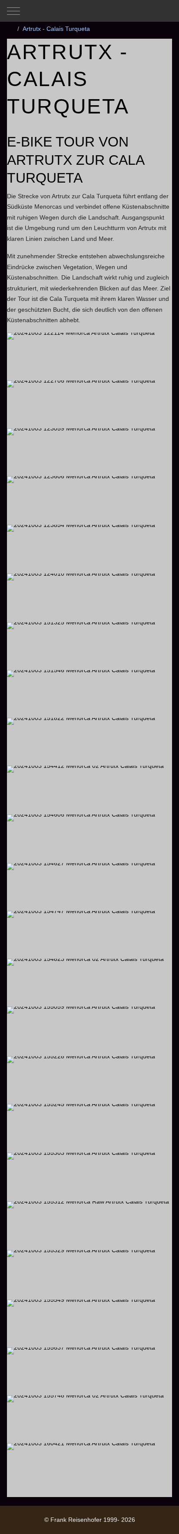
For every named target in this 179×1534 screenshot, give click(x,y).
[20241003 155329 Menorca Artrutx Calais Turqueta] (89, 1274)
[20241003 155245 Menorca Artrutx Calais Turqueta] (89, 1128)
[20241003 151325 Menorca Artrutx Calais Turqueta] (89, 645)
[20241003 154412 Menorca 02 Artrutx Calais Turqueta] (89, 789)
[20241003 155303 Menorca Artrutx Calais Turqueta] (89, 1177)
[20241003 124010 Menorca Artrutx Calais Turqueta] (89, 597)
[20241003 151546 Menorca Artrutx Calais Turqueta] (89, 693)
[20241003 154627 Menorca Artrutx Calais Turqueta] (89, 886)
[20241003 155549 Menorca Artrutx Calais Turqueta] (89, 1323)
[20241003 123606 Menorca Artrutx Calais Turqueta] (89, 500)
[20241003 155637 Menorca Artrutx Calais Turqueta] (89, 1370)
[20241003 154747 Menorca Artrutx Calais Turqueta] (89, 934)
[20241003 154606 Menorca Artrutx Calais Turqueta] (89, 838)
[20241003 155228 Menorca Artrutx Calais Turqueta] (89, 1079)
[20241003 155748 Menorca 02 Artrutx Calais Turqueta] (89, 1418)
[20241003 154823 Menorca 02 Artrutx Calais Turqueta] (89, 982)
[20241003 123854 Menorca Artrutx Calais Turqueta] (89, 548)
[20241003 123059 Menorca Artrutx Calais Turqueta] (89, 451)
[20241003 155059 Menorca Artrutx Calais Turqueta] (89, 1030)
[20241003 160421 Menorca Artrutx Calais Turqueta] (89, 1466)
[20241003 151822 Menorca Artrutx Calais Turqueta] (89, 741)
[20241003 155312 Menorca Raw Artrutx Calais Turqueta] (89, 1225)
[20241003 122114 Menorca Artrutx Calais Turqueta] (89, 356)
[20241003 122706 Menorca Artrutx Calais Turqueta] (89, 403)
